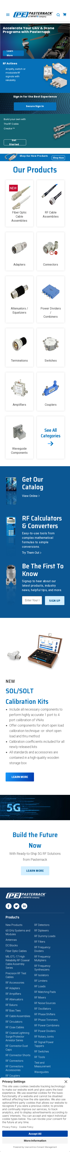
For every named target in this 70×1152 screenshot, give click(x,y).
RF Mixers (40, 997)
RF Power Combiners (46, 1025)
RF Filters (39, 941)
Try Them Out (32, 552)
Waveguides (41, 1071)
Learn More (15, 53)
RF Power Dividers (45, 1031)
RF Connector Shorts (18, 1055)
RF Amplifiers (13, 993)
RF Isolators (41, 975)
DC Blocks (12, 945)
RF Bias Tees (13, 1010)
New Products (14, 924)
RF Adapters (13, 988)
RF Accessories (15, 982)
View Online (31, 496)
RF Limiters (40, 980)
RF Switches (41, 1051)
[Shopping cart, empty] (64, 14)
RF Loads (40, 986)
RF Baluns (12, 1004)
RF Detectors (41, 924)
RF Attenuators (14, 999)
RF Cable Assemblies (18, 1016)
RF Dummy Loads (44, 936)
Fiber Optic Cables (16, 951)
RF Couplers (13, 1075)
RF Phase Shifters (44, 1014)
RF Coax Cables (15, 1027)
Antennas (11, 939)
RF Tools (39, 1057)
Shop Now (59, 157)
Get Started (17, 142)
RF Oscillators (42, 1008)
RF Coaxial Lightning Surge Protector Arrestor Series (17, 1036)
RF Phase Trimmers (46, 1019)
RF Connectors (14, 1060)
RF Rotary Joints (44, 1036)
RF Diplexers (41, 930)
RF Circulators (14, 1021)
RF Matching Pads (45, 991)
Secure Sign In (35, 106)
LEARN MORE (20, 777)
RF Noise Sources (45, 1003)
